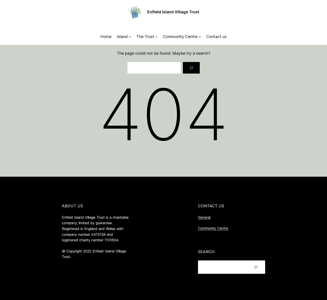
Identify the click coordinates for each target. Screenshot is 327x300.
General (204, 217)
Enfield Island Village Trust (173, 12)
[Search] (191, 68)
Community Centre (213, 228)
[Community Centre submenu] (200, 37)
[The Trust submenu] (156, 37)
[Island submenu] (130, 37)
